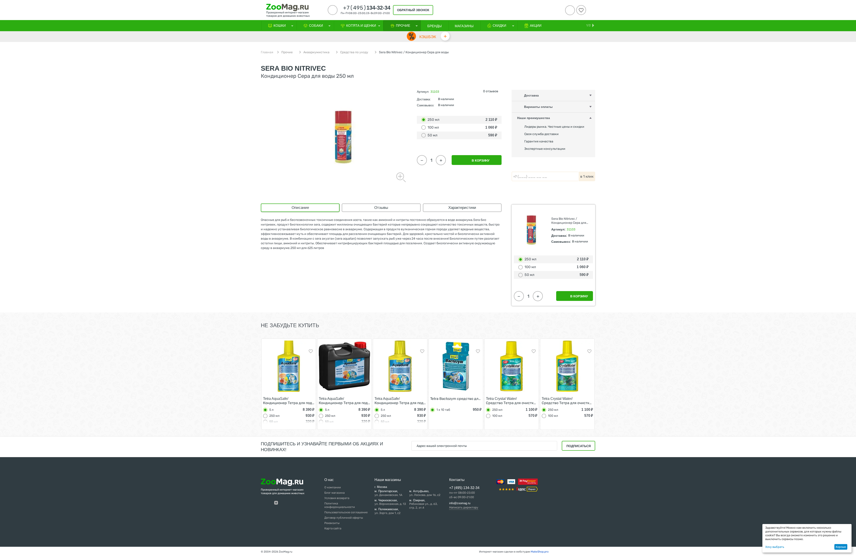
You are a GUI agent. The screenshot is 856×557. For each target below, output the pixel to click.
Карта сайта (332, 528)
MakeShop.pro (540, 551)
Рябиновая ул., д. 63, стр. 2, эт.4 (423, 504)
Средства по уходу (354, 52)
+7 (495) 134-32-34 (464, 488)
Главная (267, 52)
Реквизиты (332, 523)
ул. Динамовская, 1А (388, 493)
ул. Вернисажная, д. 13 (390, 502)
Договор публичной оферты (343, 517)
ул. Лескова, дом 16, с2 (424, 493)
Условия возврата (336, 498)
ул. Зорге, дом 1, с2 (387, 511)
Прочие (287, 52)
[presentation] (252, 383)
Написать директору (463, 507)
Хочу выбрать (774, 547)
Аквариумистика (316, 52)
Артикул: (423, 91)
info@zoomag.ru (459, 503)
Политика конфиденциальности (339, 505)
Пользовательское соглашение (346, 512)
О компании (332, 487)
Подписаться (578, 446)
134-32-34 (366, 7)
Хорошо (840, 547)
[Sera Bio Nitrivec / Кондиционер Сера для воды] (343, 137)
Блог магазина (334, 492)
